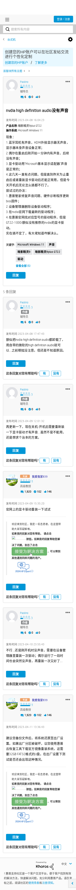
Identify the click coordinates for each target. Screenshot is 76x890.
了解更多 (41, 62)
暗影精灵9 (24, 251)
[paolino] (12, 85)
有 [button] (44, 373)
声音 (52, 244)
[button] (67, 81)
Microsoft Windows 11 (31, 244)
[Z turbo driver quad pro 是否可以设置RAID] (25, 70)
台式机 (11, 39)
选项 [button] (70, 39)
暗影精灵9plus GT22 (47, 251)
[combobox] (38, 29)
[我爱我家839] (12, 480)
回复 (15, 275)
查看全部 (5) (23, 266)
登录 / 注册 (63, 19)
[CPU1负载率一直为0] (29, 70)
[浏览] (6, 19)
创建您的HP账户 (16, 62)
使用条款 (33, 883)
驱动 (20, 259)
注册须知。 (49, 883)
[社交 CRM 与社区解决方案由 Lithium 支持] (45, 865)
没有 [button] (56, 373)
